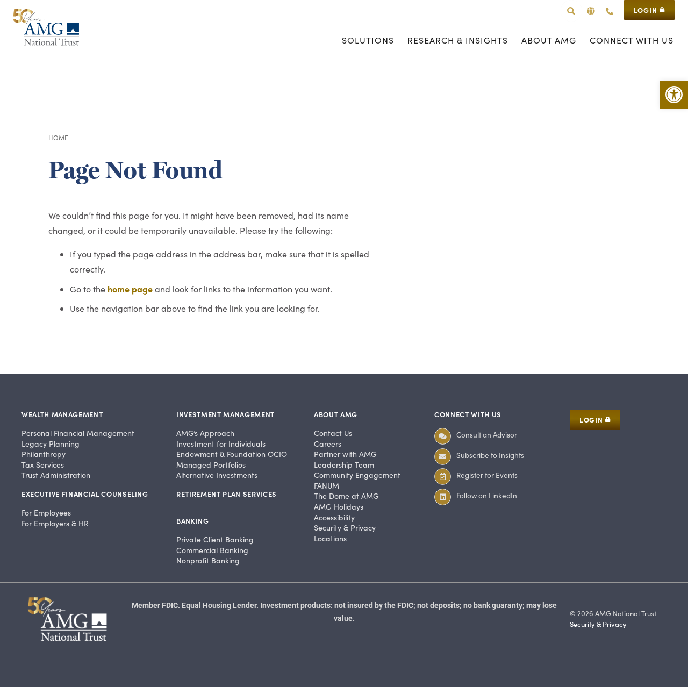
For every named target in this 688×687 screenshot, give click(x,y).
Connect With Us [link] (467, 414)
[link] (674, 95)
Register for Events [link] (487, 475)
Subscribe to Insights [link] (490, 455)
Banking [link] (192, 521)
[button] (591, 11)
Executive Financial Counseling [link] (85, 494)
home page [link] (130, 289)
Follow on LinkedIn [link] (486, 495)
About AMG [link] (335, 414)
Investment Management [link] (225, 414)
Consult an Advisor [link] (486, 435)
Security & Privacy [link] (598, 624)
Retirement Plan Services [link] (226, 494)
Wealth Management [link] (62, 414)
